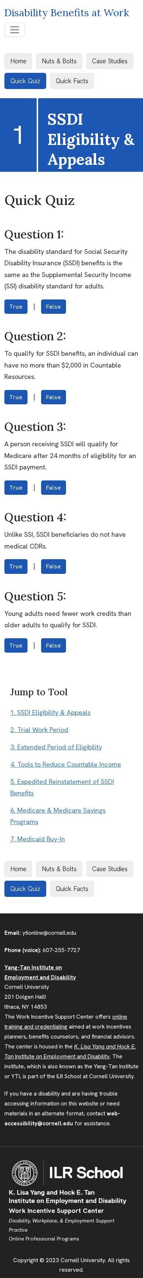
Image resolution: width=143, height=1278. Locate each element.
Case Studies (110, 61)
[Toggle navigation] (14, 29)
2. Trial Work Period (39, 729)
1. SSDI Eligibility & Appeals (50, 712)
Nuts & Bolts (59, 61)
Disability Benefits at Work (66, 12)
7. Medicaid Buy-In (37, 839)
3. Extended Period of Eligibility (56, 747)
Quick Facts (72, 81)
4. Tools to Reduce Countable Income (65, 764)
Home (18, 61)
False (53, 306)
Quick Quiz (25, 81)
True (16, 306)
